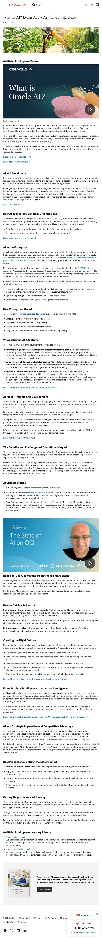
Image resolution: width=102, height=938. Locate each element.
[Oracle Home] (18, 5)
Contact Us (22, 922)
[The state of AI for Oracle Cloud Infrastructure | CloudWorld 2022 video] (51, 545)
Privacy (21, 918)
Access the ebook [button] (44, 889)
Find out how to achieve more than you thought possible (29, 387)
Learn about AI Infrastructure (16, 161)
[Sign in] (92, 4)
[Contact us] (97, 4)
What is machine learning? (18, 849)
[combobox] (56, 5)
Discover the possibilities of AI (17, 156)
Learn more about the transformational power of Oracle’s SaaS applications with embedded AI (46, 716)
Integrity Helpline (9, 922)
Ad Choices (63, 918)
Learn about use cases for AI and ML (19, 238)
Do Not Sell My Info (33, 918)
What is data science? (15, 837)
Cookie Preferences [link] (49, 918)
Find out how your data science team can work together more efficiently (36, 679)
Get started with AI (11, 204)
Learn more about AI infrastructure (19, 437)
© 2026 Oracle (8, 918)
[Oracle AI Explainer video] (51, 91)
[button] (4, 4)
